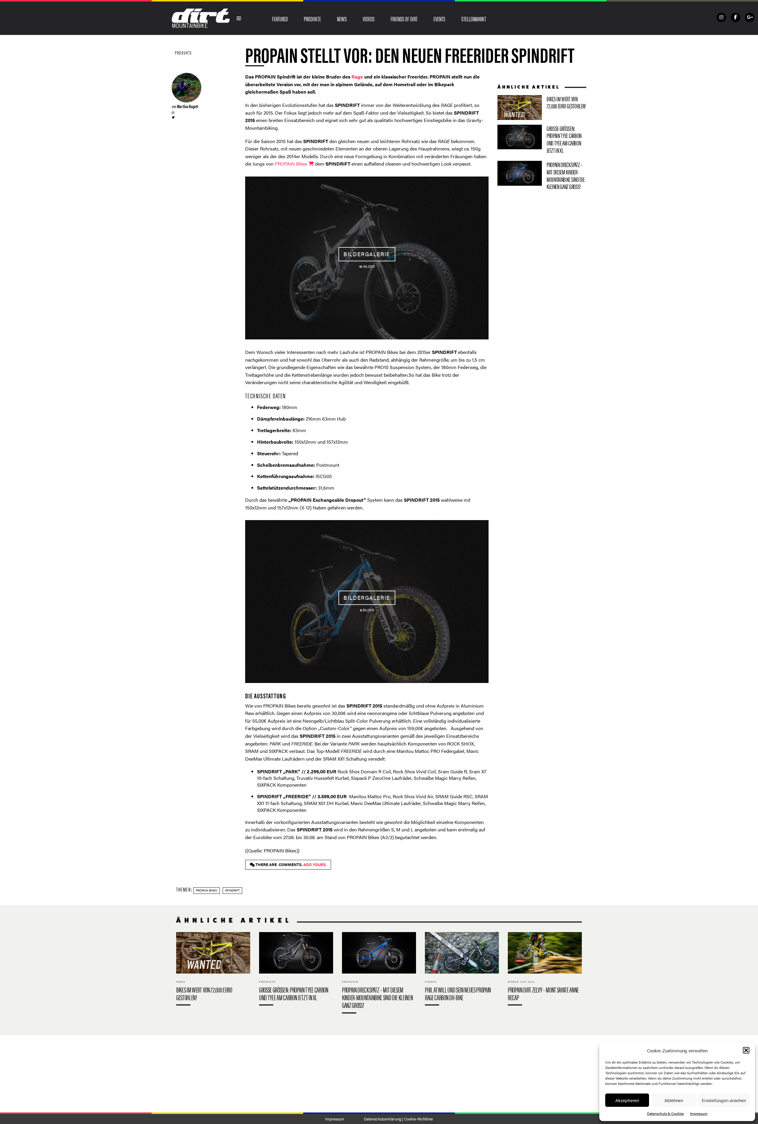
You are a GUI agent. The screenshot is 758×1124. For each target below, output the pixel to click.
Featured (280, 18)
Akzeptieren (627, 1100)
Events (439, 18)
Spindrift (232, 890)
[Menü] (239, 18)
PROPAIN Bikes (292, 163)
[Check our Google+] (749, 17)
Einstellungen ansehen (724, 1100)
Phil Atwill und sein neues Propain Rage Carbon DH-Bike (462, 970)
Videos (369, 18)
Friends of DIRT (404, 18)
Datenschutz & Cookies (665, 1113)
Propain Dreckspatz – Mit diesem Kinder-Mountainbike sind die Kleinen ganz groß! (541, 177)
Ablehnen (673, 1100)
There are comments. (291, 864)
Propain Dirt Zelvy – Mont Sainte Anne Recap (545, 970)
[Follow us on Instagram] (721, 17)
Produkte (312, 18)
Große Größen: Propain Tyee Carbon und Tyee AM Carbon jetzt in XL (541, 140)
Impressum (698, 1113)
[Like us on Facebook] (735, 17)
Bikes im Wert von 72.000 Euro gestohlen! (541, 107)
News (342, 18)
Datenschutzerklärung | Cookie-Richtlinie (398, 1119)
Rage (357, 76)
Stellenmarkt (473, 18)
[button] (746, 1050)
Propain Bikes (206, 890)
